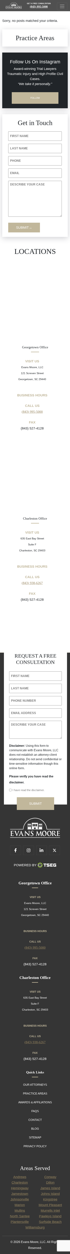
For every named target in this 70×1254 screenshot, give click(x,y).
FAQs (35, 1111)
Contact (35, 1119)
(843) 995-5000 (39, 6)
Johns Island (50, 1194)
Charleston (20, 1182)
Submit (22, 227)
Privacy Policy (35, 1146)
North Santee (20, 1216)
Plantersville (20, 1222)
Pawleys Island (50, 1216)
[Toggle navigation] (62, 6)
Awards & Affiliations (35, 1102)
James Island (50, 1188)
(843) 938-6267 (32, 583)
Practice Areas (35, 1093)
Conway (50, 1177)
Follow (35, 98)
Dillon (50, 1182)
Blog (35, 1128)
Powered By (25, 865)
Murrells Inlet (50, 1210)
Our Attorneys (35, 1084)
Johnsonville (19, 1199)
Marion (20, 1205)
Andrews (19, 1177)
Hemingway (20, 1188)
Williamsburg (35, 1227)
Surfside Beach (50, 1222)
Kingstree (50, 1199)
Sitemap (35, 1137)
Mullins (20, 1210)
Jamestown (19, 1194)
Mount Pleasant (50, 1205)
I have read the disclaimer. (28, 790)
